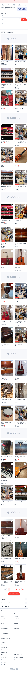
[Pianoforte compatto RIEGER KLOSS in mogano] (7, 575)
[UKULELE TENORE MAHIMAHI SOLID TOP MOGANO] (21, 552)
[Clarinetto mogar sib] (7, 135)
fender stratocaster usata (10, 7)
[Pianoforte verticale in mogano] (21, 237)
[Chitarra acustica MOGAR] (7, 393)
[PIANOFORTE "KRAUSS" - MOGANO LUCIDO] (7, 473)
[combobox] (14, 15)
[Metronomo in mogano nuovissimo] (21, 371)
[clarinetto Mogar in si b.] (7, 215)
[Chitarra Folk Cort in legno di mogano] (21, 575)
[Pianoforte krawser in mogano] (7, 371)
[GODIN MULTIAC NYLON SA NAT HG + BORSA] (21, 181)
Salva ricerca (5, 28)
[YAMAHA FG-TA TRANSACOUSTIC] (21, 215)
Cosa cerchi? (4, 13)
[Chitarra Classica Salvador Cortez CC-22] (21, 260)
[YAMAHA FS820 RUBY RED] (7, 315)
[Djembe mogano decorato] (7, 293)
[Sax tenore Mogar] (7, 260)
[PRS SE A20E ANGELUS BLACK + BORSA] (21, 56)
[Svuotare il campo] (25, 15)
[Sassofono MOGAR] (7, 56)
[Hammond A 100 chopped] (7, 78)
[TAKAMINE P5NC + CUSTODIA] (21, 293)
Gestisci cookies (4, 628)
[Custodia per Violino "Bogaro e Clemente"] (21, 450)
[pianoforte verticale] (7, 337)
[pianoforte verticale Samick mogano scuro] (7, 450)
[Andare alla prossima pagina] (22, 589)
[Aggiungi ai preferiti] (12, 47)
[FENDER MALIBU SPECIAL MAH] (7, 158)
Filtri (24, 20)
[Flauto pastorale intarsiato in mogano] (21, 393)
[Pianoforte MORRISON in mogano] (21, 496)
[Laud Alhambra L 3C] (21, 473)
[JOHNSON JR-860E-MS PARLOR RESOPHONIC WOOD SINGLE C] (21, 135)
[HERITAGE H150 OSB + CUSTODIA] (7, 237)
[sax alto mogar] (7, 101)
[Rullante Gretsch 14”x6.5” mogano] (7, 416)
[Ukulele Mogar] (21, 158)
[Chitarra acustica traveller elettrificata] (21, 530)
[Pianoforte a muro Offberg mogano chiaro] (7, 530)
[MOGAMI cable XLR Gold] (7, 552)
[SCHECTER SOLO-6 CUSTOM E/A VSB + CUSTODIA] (21, 101)
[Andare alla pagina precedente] (5, 589)
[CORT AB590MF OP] (21, 337)
